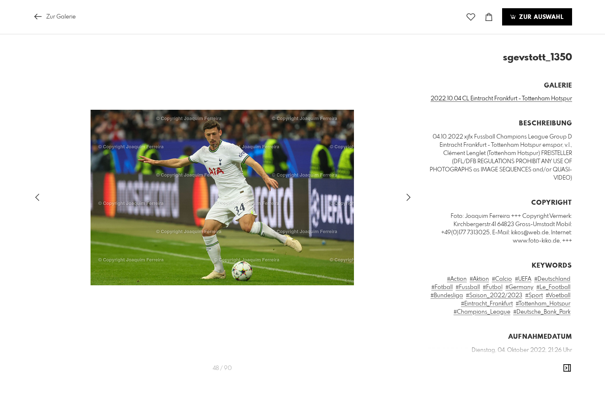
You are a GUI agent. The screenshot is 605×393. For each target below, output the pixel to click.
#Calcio (502, 279)
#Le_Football (553, 287)
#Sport (534, 295)
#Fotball (442, 287)
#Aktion (479, 279)
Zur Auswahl (540, 17)
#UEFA (523, 279)
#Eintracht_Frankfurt (487, 304)
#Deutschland (552, 279)
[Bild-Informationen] (567, 368)
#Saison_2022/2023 (494, 295)
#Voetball (558, 295)
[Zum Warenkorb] (489, 17)
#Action (457, 279)
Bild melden (558, 387)
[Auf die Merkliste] (471, 17)
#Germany (519, 287)
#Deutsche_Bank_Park (541, 312)
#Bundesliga (446, 295)
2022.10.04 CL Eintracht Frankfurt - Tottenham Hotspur (501, 99)
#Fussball (468, 287)
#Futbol (493, 287)
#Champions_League (482, 312)
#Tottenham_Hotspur (543, 304)
